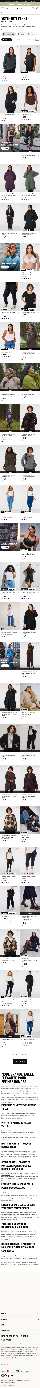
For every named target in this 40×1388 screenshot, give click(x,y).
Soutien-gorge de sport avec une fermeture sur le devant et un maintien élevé (29, 553)
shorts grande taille (17, 1178)
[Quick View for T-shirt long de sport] (38, 75)
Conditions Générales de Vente (23, 1380)
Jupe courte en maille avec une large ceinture (28, 1000)
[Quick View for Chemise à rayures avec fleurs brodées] (18, 1041)
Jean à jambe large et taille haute (9, 632)
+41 (10, 598)
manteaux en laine (12, 1135)
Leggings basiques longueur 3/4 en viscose (8, 877)
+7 (10, 318)
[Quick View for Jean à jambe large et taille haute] (18, 632)
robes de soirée (6, 1195)
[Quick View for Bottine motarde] (38, 837)
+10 (30, 317)
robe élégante (12, 28)
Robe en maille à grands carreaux (7, 436)
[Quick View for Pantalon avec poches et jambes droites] (18, 233)
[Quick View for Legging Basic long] (18, 916)
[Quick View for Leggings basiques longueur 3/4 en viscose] (18, 877)
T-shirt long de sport (26, 75)
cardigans (32, 1156)
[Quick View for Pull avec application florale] (38, 477)
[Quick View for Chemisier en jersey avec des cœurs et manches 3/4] (38, 713)
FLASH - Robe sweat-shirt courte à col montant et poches (8, 194)
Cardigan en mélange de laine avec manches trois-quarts (8, 395)
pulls (27, 1156)
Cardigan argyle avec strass (7, 960)
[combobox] (20, 12)
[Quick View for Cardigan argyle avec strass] (18, 960)
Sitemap (13, 1382)
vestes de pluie (11, 1137)
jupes (28, 1197)
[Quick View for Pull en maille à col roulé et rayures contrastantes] (38, 354)
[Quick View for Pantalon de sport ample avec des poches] (18, 312)
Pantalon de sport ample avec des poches (8, 313)
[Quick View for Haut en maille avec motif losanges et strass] (18, 837)
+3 (30, 79)
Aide (2, 1325)
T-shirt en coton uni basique (28, 312)
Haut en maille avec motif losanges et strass (7, 837)
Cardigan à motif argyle (26, 435)
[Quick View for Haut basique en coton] (18, 352)
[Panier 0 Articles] (37, 8)
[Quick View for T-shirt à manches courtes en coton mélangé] (18, 593)
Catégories (4, 1313)
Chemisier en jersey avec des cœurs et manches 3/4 (28, 713)
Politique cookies (5, 1382)
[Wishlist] (17, 47)
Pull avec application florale (28, 476)
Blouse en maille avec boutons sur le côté (28, 632)
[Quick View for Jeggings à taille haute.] (18, 515)
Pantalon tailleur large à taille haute (28, 673)
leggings (26, 1176)
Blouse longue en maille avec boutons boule (8, 115)
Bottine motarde (25, 837)
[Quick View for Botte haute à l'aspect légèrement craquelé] (38, 919)
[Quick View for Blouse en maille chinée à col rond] (18, 75)
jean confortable (22, 28)
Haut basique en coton (6, 352)
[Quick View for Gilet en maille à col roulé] (18, 477)
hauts (2, 1154)
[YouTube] (12, 1375)
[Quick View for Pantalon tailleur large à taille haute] (38, 673)
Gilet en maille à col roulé (7, 476)
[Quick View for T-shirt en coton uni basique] (38, 312)
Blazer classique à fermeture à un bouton (9, 755)
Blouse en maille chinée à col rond (8, 75)
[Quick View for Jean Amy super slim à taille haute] (18, 1000)
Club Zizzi (4, 1319)
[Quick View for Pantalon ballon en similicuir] (38, 156)
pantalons (19, 1176)
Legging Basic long (5, 916)
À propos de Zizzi (6, 1330)
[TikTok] (9, 1375)
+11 (30, 119)
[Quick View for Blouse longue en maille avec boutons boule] (18, 115)
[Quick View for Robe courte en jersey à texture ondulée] (18, 714)
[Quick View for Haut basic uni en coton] (38, 115)
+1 (30, 278)
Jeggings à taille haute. (6, 514)
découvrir (5, 148)
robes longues (28, 1193)
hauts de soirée (23, 1154)
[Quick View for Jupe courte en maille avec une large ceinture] (38, 1000)
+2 (10, 882)
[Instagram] (2, 1375)
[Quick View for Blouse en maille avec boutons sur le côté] (38, 632)
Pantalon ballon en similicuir (28, 155)
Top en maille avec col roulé (27, 394)
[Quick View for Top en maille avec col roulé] (38, 395)
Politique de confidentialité (7, 1380)
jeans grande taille (5, 1175)
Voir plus (3, 29)
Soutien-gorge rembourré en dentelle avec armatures (28, 273)
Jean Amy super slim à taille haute (8, 1000)
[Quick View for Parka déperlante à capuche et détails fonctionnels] (38, 233)
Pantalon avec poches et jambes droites (9, 233)
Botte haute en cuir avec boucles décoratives (29, 961)
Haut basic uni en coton (26, 114)
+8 (10, 921)
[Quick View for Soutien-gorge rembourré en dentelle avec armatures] (38, 273)
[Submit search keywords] (2, 13)
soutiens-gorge (20, 1214)
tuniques (29, 1153)
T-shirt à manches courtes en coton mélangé (8, 593)
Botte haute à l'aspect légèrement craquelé (26, 920)
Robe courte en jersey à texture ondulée (8, 714)
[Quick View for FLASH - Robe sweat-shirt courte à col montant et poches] (18, 194)
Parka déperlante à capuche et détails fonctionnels (28, 233)
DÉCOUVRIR (5, 666)
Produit (31, 39)
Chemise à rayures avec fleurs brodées (8, 1041)
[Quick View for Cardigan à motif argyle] (38, 436)
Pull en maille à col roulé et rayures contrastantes (27, 354)
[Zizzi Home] (20, 8)
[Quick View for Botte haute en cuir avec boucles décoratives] (38, 960)
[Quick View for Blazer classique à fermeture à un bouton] (18, 755)
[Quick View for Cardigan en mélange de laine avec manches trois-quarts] (18, 395)
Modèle (37, 39)
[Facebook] (5, 1375)
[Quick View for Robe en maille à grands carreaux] (18, 436)
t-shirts (34, 1153)
